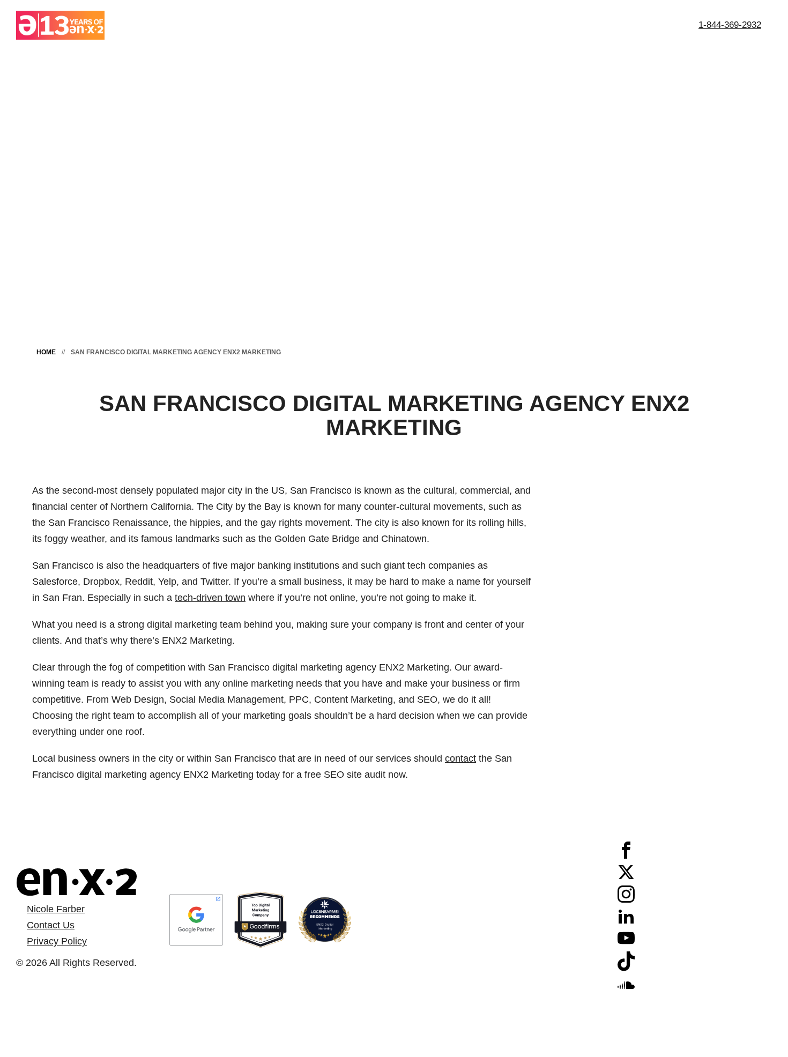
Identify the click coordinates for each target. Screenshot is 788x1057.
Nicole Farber (56, 909)
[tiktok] (626, 968)
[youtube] (626, 943)
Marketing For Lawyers (431, 25)
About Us (340, 25)
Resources (584, 25)
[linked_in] (626, 921)
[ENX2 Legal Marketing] (76, 882)
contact (460, 758)
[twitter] (626, 877)
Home (46, 352)
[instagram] (626, 899)
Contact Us (653, 25)
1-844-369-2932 (729, 25)
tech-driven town (210, 597)
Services (521, 25)
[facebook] (626, 855)
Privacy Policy (57, 941)
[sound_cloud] (626, 990)
